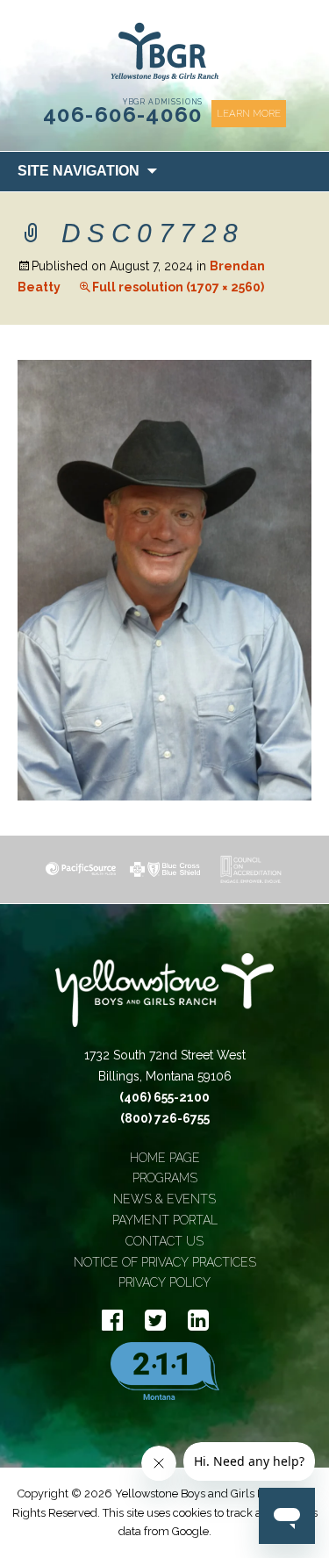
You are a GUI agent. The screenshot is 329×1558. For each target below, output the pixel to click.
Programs (164, 1178)
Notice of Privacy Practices (165, 1262)
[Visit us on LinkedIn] (198, 1320)
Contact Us (164, 1241)
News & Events (164, 1199)
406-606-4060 (123, 114)
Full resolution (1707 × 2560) (178, 287)
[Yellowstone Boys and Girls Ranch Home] (165, 999)
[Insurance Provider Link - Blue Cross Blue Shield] (165, 869)
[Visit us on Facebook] (112, 1320)
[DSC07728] (164, 579)
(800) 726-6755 (165, 1118)
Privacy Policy (164, 1282)
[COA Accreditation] (249, 869)
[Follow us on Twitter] (155, 1320)
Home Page (165, 1158)
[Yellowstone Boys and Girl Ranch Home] (165, 52)
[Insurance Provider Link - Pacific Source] (81, 869)
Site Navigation (78, 170)
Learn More (249, 113)
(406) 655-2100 (164, 1097)
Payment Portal (165, 1220)
